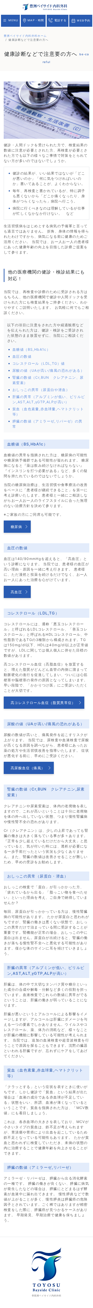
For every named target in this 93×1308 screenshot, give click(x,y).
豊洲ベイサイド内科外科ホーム (25, 36)
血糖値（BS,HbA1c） (31, 349)
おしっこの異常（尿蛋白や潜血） (41, 390)
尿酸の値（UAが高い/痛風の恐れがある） (48, 370)
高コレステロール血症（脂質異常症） (43, 702)
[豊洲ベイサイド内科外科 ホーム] (45, 6)
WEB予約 (83, 20)
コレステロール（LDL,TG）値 (38, 363)
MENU (12, 20)
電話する (59, 20)
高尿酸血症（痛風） (28, 768)
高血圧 (16, 592)
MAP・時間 (35, 20)
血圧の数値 (21, 356)
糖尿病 (16, 526)
